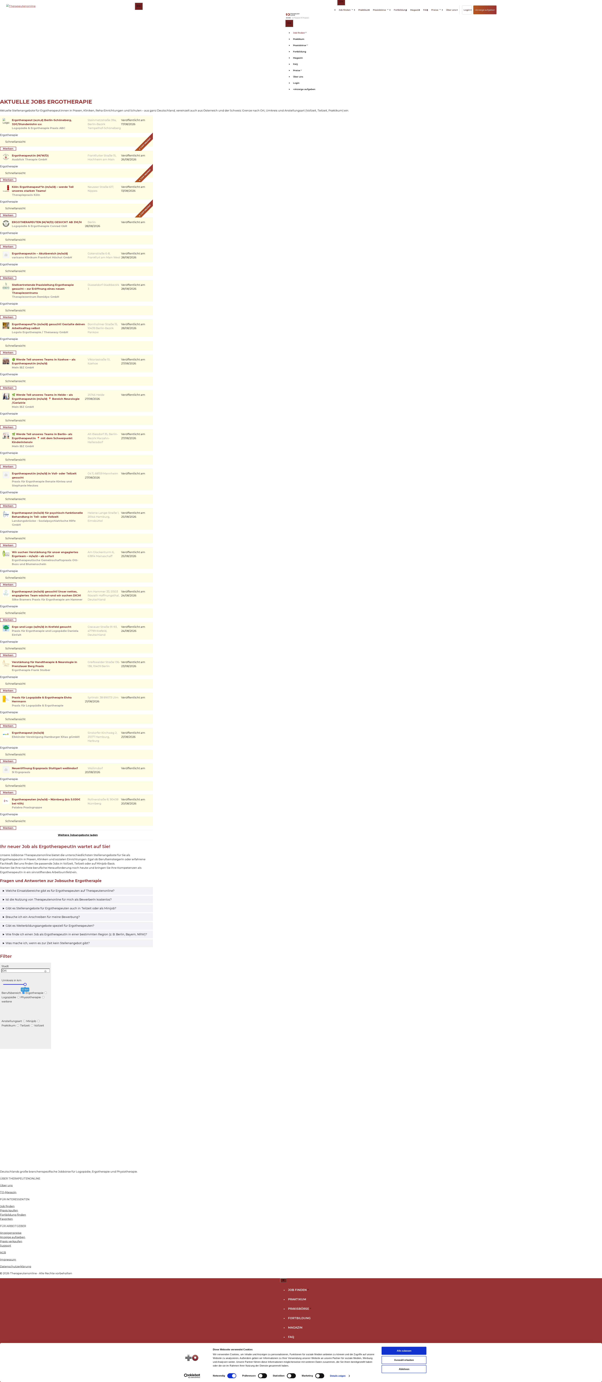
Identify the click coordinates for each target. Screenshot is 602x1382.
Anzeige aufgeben (12, 1237)
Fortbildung (400, 10)
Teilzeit (24, 1025)
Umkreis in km (11, 980)
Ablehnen (404, 1369)
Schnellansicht (15, 141)
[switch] (262, 1375)
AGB (3, 1252)
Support (5, 1245)
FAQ (425, 10)
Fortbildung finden (13, 1214)
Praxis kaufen (9, 1210)
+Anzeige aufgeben (485, 10)
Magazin (415, 10)
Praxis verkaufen (11, 1241)
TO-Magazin (8, 1192)
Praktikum (364, 10)
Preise (434, 10)
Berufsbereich (11, 992)
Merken (8, 148)
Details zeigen (338, 1375)
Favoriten (6, 1219)
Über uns (451, 10)
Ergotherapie (34, 992)
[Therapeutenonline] (297, 16)
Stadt (5, 966)
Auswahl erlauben (404, 1360)
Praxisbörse (379, 10)
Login (467, 10)
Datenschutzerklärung (15, 1266)
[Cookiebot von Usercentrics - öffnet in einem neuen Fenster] (192, 1376)
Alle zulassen (404, 1350)
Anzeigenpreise (10, 1232)
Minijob (31, 1021)
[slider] (25, 984)
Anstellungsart (12, 1021)
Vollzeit (39, 1025)
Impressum (8, 1259)
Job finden (345, 10)
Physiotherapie (31, 997)
